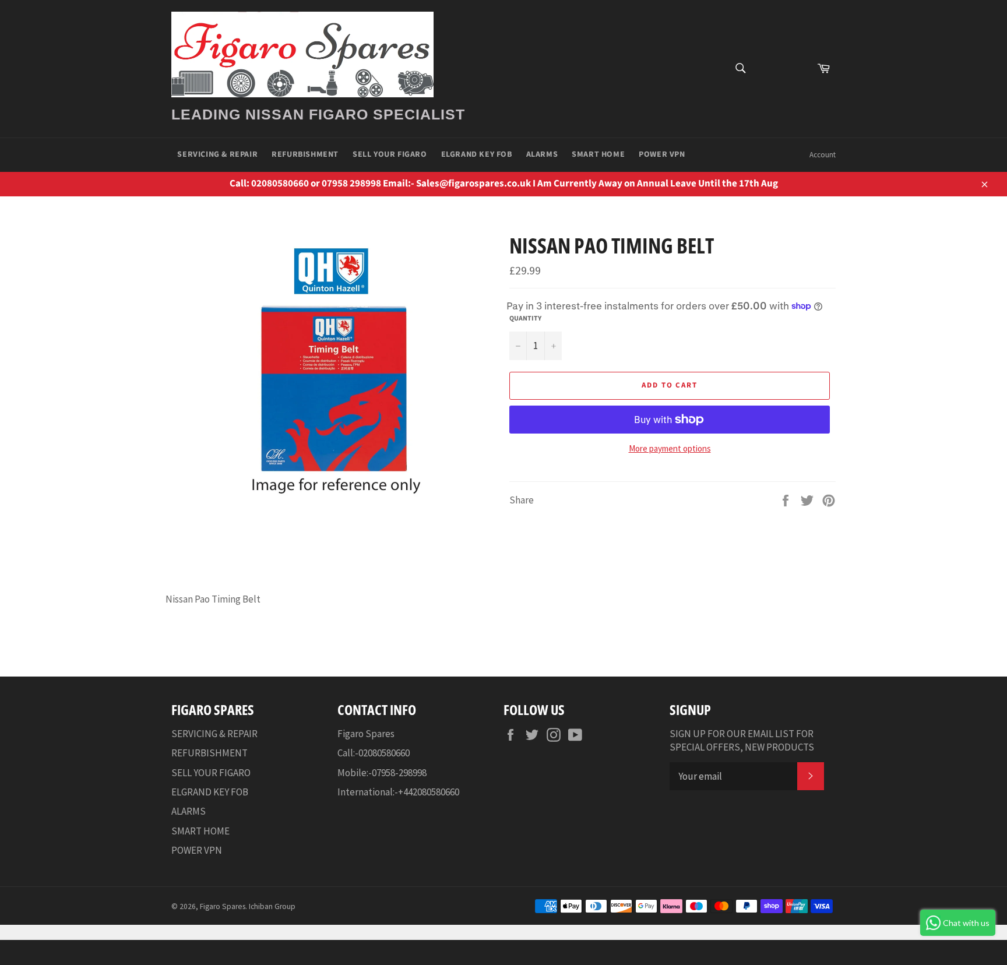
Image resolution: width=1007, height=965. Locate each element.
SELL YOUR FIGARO (390, 154)
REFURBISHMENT (305, 154)
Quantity (525, 318)
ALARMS (542, 154)
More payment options (670, 448)
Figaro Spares (222, 906)
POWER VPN (662, 154)
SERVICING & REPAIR (217, 154)
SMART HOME (598, 154)
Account (822, 155)
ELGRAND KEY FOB (476, 154)
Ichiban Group (272, 906)
